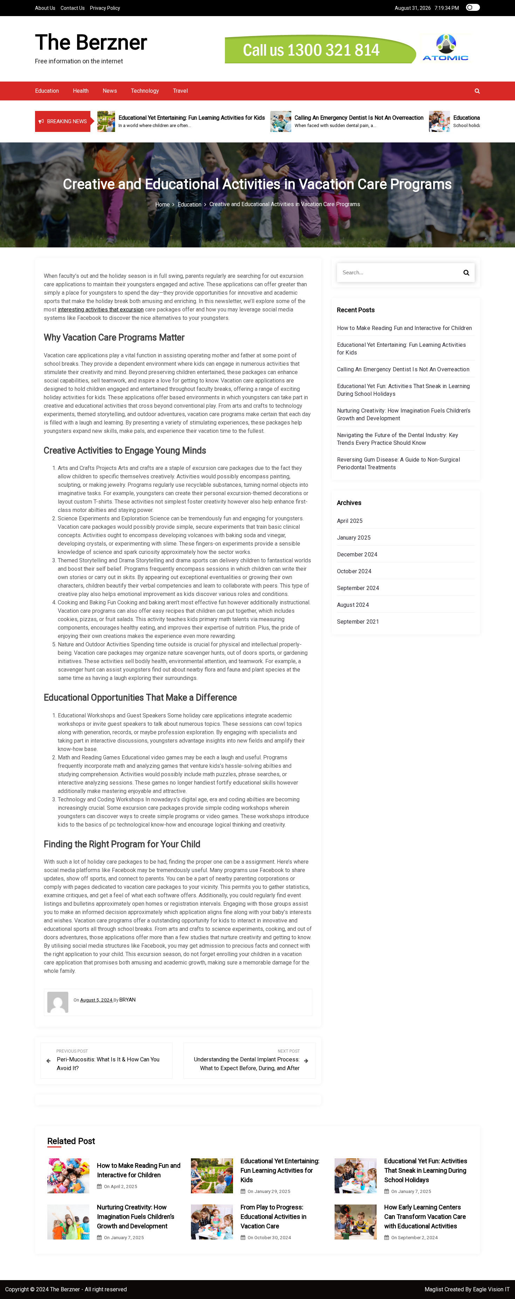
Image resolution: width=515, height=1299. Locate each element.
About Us (45, 8)
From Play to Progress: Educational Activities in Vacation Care (274, 1216)
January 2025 (354, 537)
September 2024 (358, 588)
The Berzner (91, 42)
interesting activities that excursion (101, 309)
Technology (145, 90)
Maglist (435, 1289)
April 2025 (350, 521)
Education (47, 90)
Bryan (127, 1000)
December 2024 (357, 554)
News (110, 90)
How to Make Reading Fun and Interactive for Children (404, 328)
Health (81, 90)
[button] (477, 90)
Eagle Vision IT (491, 1289)
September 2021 (358, 621)
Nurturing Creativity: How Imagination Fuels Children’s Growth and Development (135, 1216)
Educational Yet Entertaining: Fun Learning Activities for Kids (280, 1170)
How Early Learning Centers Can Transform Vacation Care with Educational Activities (425, 1216)
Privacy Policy (105, 8)
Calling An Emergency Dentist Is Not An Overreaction (403, 369)
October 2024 (354, 571)
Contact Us (73, 8)
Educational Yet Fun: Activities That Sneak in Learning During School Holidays (425, 1170)
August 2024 (353, 605)
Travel (180, 90)
